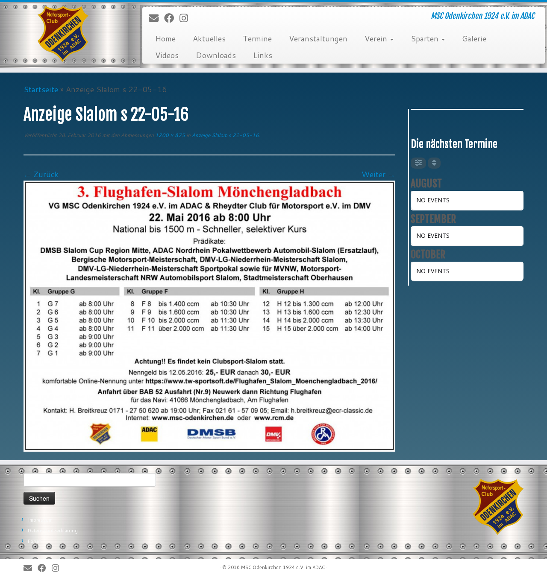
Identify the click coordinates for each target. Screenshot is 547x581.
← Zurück (41, 174)
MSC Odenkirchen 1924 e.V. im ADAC (283, 567)
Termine (257, 38)
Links (262, 55)
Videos (167, 55)
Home (165, 38)
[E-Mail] (156, 18)
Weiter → (378, 174)
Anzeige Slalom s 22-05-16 (225, 135)
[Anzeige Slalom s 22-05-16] (209, 315)
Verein (377, 38)
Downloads (216, 55)
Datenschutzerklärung (53, 530)
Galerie (474, 38)
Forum (35, 541)
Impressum (40, 520)
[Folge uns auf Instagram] (186, 18)
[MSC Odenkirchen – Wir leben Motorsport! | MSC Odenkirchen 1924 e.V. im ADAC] (63, 34)
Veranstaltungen (318, 38)
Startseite (41, 89)
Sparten (426, 38)
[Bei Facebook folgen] (171, 18)
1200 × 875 (169, 135)
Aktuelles (209, 38)
